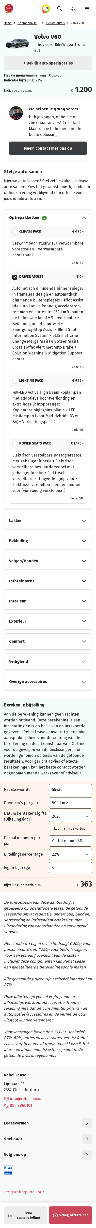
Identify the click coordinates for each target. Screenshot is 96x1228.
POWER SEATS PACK (35, 443)
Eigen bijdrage (17, 867)
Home (8, 23)
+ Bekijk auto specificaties (48, 63)
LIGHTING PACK (31, 381)
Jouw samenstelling (28, 1215)
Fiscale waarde (17, 789)
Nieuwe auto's (55, 23)
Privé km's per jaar (21, 802)
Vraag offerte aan (73, 1215)
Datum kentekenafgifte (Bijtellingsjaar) (25, 816)
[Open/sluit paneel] (87, 1123)
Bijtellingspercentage (23, 854)
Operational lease (29, 23)
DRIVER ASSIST (31, 276)
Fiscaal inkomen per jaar (22, 841)
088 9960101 (21, 1105)
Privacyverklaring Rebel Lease (24, 1192)
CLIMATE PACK (30, 231)
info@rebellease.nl (27, 1098)
